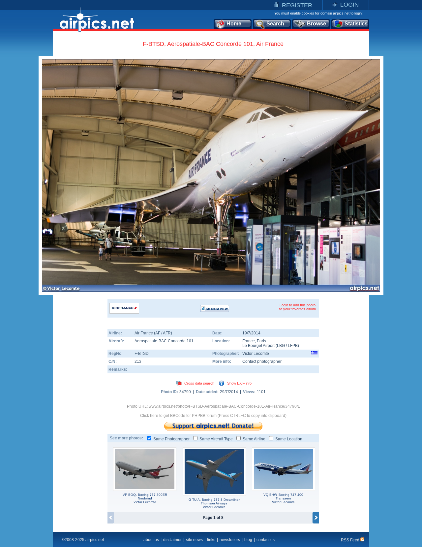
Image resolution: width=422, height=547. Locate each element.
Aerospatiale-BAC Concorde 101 (164, 341)
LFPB (293, 345)
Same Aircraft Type (216, 439)
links (211, 539)
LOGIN (349, 4)
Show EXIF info (239, 383)
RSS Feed (350, 540)
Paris (261, 341)
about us (151, 539)
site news (194, 539)
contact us (265, 539)
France (248, 341)
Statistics (356, 23)
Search (275, 23)
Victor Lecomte (255, 353)
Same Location (288, 439)
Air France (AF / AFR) (153, 333)
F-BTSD (142, 353)
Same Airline (254, 439)
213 (138, 361)
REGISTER (297, 5)
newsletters (230, 539)
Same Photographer (171, 439)
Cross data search (199, 383)
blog (248, 539)
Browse (316, 23)
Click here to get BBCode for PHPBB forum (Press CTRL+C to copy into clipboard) (213, 415)
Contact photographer (262, 361)
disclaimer (172, 539)
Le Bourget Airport (258, 345)
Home (233, 23)
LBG (281, 345)
